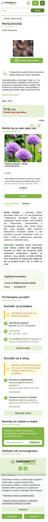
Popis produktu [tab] (11, 203)
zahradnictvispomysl (25, 468)
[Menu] (42, 3)
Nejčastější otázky (23, 413)
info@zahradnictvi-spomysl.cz (23, 400)
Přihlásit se (35, 442)
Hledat (37, 10)
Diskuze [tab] (26, 203)
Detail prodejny (23, 348)
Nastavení (23, 509)
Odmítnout (12, 516)
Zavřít (7, 120)
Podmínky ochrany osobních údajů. (18, 495)
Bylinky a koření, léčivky (25, 283)
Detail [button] (23, 196)
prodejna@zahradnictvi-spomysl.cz (25, 339)
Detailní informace (10, 94)
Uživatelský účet (28, 3)
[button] (23, 187)
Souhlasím (34, 516)
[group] (23, 166)
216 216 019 (14, 331)
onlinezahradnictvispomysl (21, 468)
